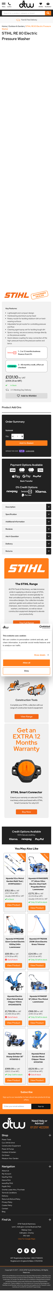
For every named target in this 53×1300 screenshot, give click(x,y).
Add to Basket (26, 443)
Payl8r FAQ (6, 1186)
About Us (5, 1171)
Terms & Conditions (9, 1193)
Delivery (5, 1196)
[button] (26, 395)
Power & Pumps (8, 1149)
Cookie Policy (7, 1205)
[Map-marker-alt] (33, 1250)
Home (4, 26)
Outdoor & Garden (16, 26)
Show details (39, 655)
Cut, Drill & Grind (8, 1143)
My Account (6, 1174)
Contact (5, 1208)
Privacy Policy (7, 1202)
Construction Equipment (11, 1146)
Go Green (5, 1155)
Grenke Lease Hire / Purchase (13, 1189)
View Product (13, 904)
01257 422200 (39, 1127)
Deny (26, 671)
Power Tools (6, 1139)
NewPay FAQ (7, 1177)
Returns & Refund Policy (11, 1199)
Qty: (7, 436)
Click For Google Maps (26, 1239)
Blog (3, 1211)
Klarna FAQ (6, 1180)
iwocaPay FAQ (7, 1183)
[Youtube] (19, 1250)
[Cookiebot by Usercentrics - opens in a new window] (39, 627)
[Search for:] (23, 13)
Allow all (26, 663)
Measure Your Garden (10, 1158)
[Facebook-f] (26, 1250)
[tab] (26, 507)
